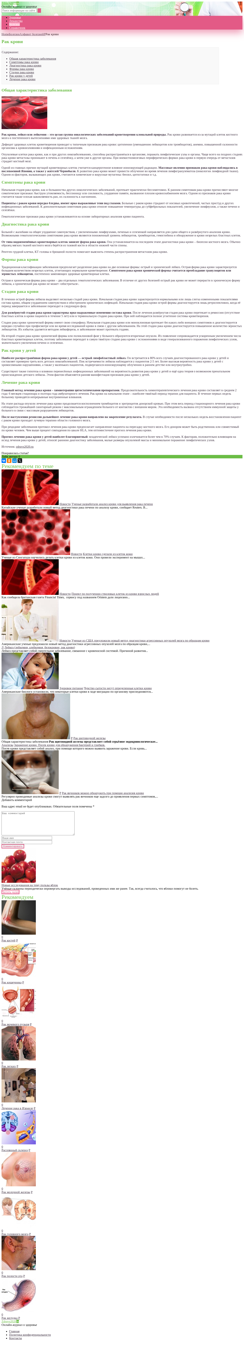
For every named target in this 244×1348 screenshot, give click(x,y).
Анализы (7, 745)
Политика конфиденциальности (30, 1334)
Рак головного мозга (15, 1234)
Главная (14, 1331)
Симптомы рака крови (24, 62)
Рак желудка (10, 1318)
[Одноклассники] (9, 460)
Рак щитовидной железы (89, 738)
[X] (20, 460)
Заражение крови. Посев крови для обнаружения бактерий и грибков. (59, 745)
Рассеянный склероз (15, 1150)
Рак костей (8, 940)
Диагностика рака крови (25, 65)
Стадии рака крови (21, 72)
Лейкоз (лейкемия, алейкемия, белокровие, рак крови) (39, 647)
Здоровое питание (71, 688)
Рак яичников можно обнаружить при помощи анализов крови (103, 793)
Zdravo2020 (10, 3)
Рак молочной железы (16, 1192)
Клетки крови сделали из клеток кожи (108, 554)
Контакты (15, 1338)
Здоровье (15, 17)
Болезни (14, 24)
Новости (65, 504)
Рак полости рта (12, 1276)
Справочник (17, 27)
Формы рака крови (21, 69)
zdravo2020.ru (25, 446)
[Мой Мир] (14, 460)
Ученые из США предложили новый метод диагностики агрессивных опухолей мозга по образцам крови (140, 640)
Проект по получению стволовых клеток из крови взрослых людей (115, 593)
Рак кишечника (12, 982)
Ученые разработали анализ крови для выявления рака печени (112, 504)
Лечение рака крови (22, 79)
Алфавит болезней (32, 34)
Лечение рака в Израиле (17, 1108)
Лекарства (15, 20)
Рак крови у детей (21, 75)
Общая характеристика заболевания (32, 58)
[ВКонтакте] (4, 460)
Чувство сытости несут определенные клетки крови (118, 688)
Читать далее (10, 892)
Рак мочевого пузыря (15, 1024)
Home (5, 34)
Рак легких (9, 1066)
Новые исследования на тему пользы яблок (30, 885)
